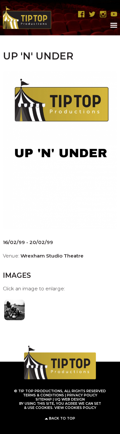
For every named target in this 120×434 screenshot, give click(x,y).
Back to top (62, 418)
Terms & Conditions (43, 395)
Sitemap (44, 399)
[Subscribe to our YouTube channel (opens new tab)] (112, 14)
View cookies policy (75, 408)
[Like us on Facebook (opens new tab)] (79, 14)
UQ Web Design (70, 399)
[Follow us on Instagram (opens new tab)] (101, 14)
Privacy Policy (82, 395)
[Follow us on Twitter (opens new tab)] (90, 14)
